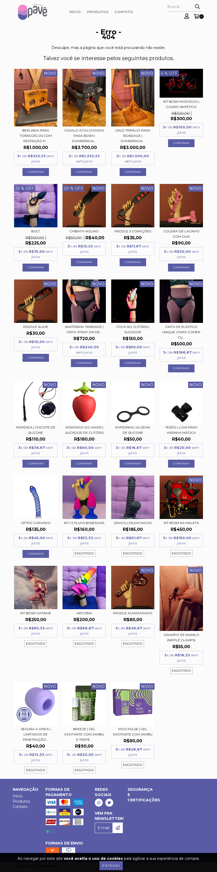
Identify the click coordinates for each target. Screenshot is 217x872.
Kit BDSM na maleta (181, 523)
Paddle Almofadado (132, 613)
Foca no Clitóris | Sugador (132, 329)
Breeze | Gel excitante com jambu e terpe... (84, 734)
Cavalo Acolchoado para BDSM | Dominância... (84, 135)
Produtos (97, 12)
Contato (124, 12)
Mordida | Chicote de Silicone (35, 430)
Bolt (35, 231)
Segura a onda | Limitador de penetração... (36, 734)
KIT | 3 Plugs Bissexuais (84, 523)
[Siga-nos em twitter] (109, 803)
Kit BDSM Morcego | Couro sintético (181, 104)
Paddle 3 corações (133, 231)
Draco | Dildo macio (133, 523)
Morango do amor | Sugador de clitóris (84, 430)
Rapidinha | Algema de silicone (132, 430)
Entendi (111, 866)
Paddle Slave (35, 327)
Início (75, 12)
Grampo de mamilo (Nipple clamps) (181, 637)
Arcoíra (84, 613)
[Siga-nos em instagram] (99, 803)
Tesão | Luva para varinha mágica (181, 430)
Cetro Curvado (36, 523)
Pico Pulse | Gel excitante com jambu (132, 731)
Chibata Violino (84, 231)
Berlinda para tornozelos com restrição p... (36, 135)
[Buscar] (197, 7)
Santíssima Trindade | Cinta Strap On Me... (84, 329)
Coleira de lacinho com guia (181, 233)
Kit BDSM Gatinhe (35, 613)
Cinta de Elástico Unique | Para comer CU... (181, 332)
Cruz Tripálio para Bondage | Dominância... (132, 135)
